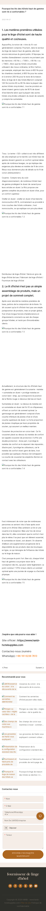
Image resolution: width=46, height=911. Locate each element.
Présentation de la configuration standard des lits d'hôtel (30, 749)
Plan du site (26, 903)
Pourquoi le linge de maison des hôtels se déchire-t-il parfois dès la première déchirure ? (30, 774)
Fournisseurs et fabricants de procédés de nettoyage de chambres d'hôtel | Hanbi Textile (31, 761)
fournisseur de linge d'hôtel (23, 876)
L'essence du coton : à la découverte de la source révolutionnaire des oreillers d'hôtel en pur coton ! (30, 686)
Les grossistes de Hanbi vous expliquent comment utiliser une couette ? (31, 736)
